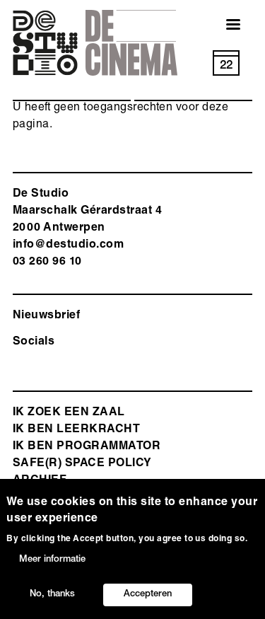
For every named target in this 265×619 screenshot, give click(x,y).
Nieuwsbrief (46, 316)
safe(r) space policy (82, 464)
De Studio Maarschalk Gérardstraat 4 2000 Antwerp (87, 211)
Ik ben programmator (86, 447)
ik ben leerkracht (76, 430)
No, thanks (52, 594)
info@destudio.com (68, 245)
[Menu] (224, 25)
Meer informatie (52, 560)
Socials (33, 342)
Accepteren (148, 594)
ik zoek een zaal (69, 413)
